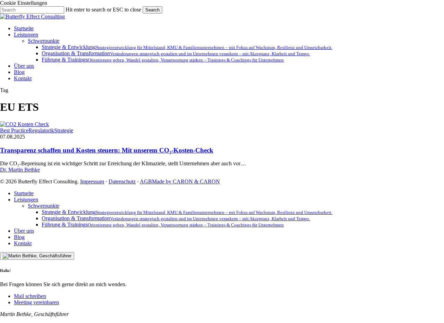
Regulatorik (41, 130)
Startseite (24, 193)
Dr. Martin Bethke (20, 170)
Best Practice (14, 130)
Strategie (63, 130)
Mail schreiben (30, 296)
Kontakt (23, 243)
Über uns (24, 231)
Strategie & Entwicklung (187, 212)
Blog (19, 237)
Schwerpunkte (43, 206)
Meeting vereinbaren (36, 302)
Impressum (92, 181)
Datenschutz (122, 181)
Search (152, 10)
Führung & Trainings (163, 224)
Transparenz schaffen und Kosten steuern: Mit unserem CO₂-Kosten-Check (106, 150)
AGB (146, 181)
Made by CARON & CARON (186, 181)
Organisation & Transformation (176, 218)
